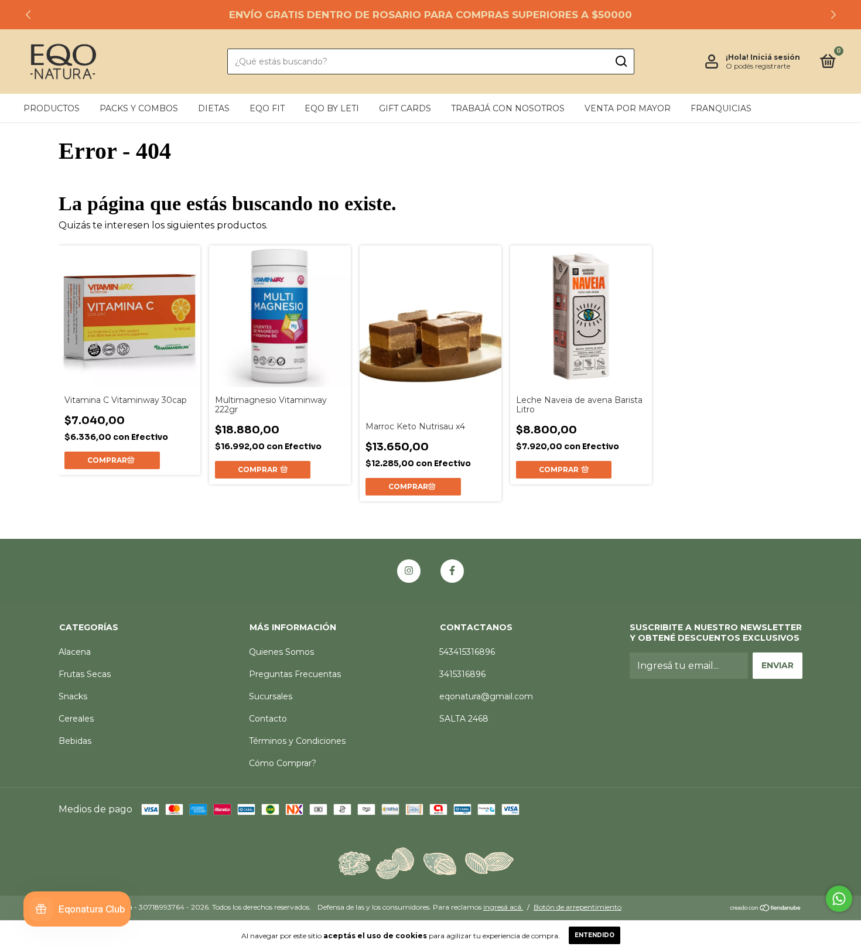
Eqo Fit (267, 108)
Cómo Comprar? (282, 763)
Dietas (214, 108)
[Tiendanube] (765, 908)
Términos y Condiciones (297, 741)
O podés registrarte (758, 65)
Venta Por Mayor (628, 108)
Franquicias (721, 108)
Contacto (268, 718)
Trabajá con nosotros (508, 108)
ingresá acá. (503, 907)
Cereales (76, 718)
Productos (51, 108)
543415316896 (467, 652)
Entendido (594, 935)
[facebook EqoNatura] (452, 571)
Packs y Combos (139, 108)
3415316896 (462, 674)
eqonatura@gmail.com (486, 696)
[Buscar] (620, 61)
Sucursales (270, 696)
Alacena (75, 652)
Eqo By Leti (332, 108)
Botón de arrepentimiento (577, 907)
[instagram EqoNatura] (409, 571)
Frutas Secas (85, 674)
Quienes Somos (281, 652)
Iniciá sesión (775, 57)
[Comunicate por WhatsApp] (839, 899)
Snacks (73, 696)
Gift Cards (405, 108)
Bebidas (75, 741)
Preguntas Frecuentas (295, 674)
